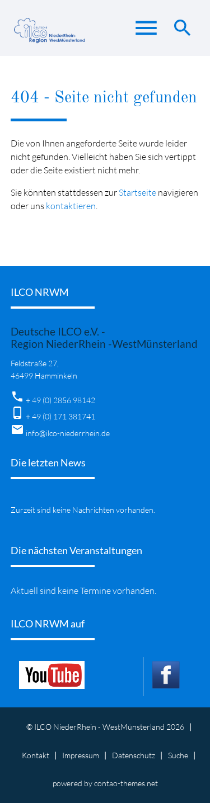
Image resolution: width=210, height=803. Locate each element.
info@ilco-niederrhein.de (68, 433)
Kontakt (35, 755)
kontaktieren (71, 205)
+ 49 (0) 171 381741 (60, 416)
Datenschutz (133, 755)
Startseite (137, 192)
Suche (178, 755)
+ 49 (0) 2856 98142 (60, 400)
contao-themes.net (126, 783)
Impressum (80, 755)
